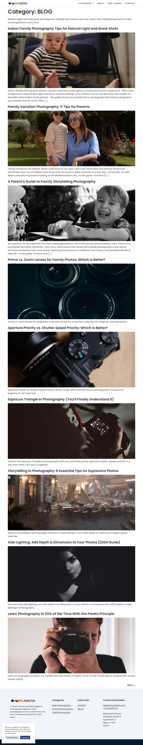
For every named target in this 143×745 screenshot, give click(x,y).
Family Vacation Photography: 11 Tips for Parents (49, 106)
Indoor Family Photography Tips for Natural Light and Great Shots (63, 28)
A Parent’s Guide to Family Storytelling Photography (52, 181)
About (100, 3)
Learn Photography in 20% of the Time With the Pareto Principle (61, 613)
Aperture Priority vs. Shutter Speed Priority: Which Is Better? (58, 327)
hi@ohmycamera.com (114, 705)
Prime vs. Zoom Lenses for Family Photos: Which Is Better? (56, 259)
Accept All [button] (25, 737)
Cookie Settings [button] (12, 737)
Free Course (114, 3)
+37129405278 (110, 708)
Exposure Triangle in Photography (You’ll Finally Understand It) (61, 399)
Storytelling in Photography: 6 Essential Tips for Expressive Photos (63, 470)
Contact (130, 3)
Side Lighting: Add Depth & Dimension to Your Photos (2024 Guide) (64, 542)
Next (131, 684)
